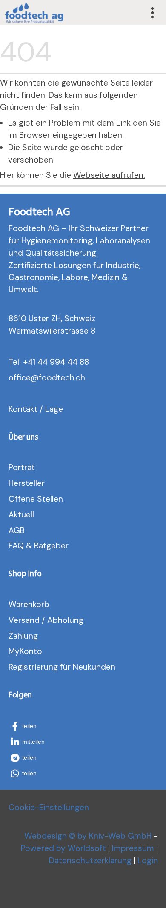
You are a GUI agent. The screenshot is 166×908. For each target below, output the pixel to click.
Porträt (22, 467)
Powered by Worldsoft (63, 848)
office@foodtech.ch (47, 377)
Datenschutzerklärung (90, 860)
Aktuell (21, 514)
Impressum (133, 848)
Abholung (65, 620)
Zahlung (23, 636)
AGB (17, 530)
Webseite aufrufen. (109, 175)
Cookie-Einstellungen (49, 807)
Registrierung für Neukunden (62, 667)
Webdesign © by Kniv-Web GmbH (88, 836)
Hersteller (27, 483)
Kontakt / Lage (36, 409)
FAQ (16, 545)
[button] (29, 726)
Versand (24, 620)
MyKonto (25, 651)
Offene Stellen (36, 499)
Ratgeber (51, 545)
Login (147, 860)
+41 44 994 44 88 (56, 362)
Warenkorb (29, 604)
